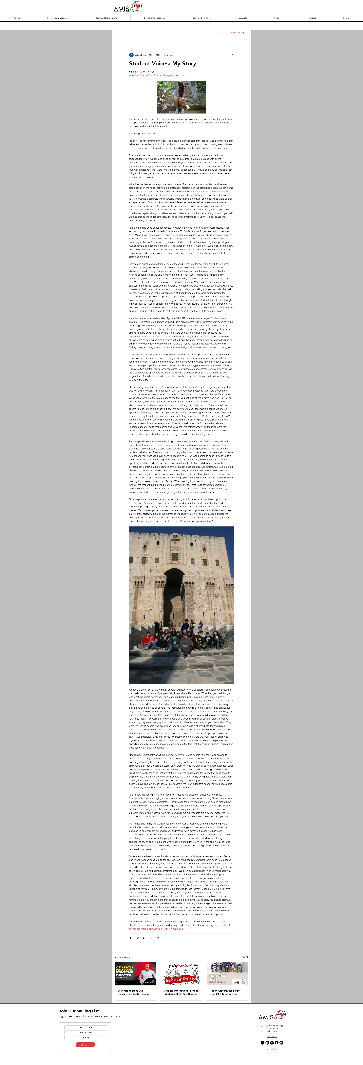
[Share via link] (151, 938)
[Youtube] (281, 1043)
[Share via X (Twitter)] (137, 938)
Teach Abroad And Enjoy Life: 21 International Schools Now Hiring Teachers (224, 992)
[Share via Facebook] (130, 938)
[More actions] (232, 55)
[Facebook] (276, 1043)
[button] (16, 17)
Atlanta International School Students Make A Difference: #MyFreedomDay (181, 992)
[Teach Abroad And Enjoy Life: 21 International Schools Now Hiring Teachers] (227, 973)
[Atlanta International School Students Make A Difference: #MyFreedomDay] (181, 973)
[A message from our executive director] (135, 973)
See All (245, 957)
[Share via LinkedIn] (144, 938)
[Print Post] (158, 938)
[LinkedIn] (267, 1043)
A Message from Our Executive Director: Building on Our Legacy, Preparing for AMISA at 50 (135, 992)
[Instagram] (272, 1043)
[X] (262, 1043)
